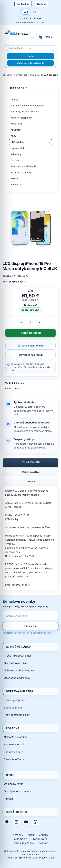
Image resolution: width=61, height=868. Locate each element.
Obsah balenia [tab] (30, 472)
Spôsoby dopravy (14, 700)
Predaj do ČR (40, 839)
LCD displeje (17, 142)
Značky (43, 835)
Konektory (16, 129)
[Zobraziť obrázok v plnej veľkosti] (30, 228)
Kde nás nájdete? (14, 752)
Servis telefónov (14, 759)
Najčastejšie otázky (15, 737)
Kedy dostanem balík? (17, 714)
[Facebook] (7, 822)
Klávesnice (16, 123)
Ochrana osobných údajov (19, 670)
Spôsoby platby (13, 707)
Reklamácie (20, 839)
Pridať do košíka (30, 332)
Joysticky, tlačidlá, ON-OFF (25, 111)
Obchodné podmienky (17, 678)
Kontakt (41, 4)
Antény (14, 99)
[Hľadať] (30, 56)
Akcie (31, 835)
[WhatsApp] (35, 822)
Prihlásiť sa (23, 4)
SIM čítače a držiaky (21, 172)
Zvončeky (16, 184)
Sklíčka (14, 178)
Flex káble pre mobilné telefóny (27, 105)
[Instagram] (16, 822)
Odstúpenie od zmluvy (17, 791)
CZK (35, 12)
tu (38, 854)
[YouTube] (26, 822)
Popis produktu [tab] (31, 462)
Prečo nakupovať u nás (18, 655)
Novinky (18, 835)
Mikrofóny (16, 154)
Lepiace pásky (18, 148)
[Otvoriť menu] (32, 34)
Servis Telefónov (23, 843)
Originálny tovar (13, 783)
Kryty (13, 135)
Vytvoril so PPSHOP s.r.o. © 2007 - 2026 (31, 857)
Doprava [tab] (31, 481)
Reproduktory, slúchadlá (23, 166)
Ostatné (15, 160)
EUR (26, 12)
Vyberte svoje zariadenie (30, 63)
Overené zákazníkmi (16, 663)
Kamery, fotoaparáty (21, 117)
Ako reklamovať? (14, 744)
